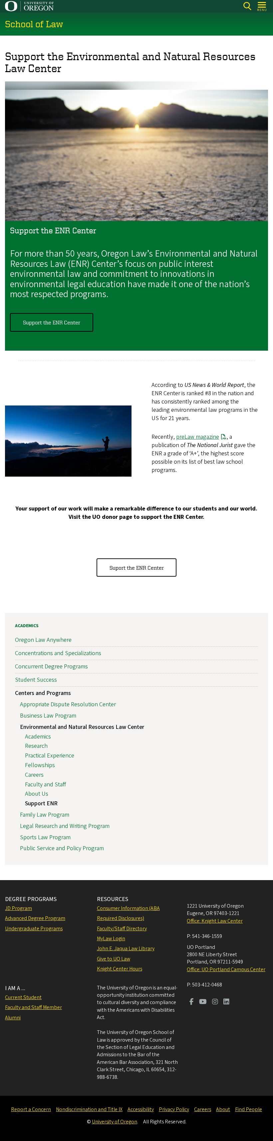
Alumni (13, 1017)
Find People (248, 1109)
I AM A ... (15, 988)
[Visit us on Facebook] (191, 1002)
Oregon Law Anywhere (43, 640)
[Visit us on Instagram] (215, 1002)
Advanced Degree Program (35, 918)
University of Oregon (114, 1121)
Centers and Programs (43, 693)
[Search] (247, 6)
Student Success (36, 680)
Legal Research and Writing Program (65, 826)
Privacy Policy (174, 1109)
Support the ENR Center (51, 322)
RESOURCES (112, 899)
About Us (36, 794)
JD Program (18, 908)
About (223, 1109)
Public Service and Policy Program (62, 848)
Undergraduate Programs (34, 928)
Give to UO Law (113, 959)
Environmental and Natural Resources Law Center (82, 727)
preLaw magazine (197, 437)
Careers (34, 775)
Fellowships (40, 765)
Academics (27, 626)
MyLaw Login (111, 938)
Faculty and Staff (45, 784)
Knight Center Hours (119, 968)
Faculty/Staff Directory (122, 928)
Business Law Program (48, 716)
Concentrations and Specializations (58, 653)
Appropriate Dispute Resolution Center (68, 704)
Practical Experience (49, 755)
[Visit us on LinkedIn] (226, 1002)
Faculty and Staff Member (33, 1007)
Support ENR (41, 803)
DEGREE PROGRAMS (31, 899)
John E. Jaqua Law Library (125, 948)
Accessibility (141, 1109)
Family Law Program (44, 815)
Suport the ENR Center (137, 568)
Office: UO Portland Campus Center (226, 969)
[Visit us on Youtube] (202, 1002)
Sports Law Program (45, 837)
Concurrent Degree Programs (51, 666)
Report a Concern (31, 1109)
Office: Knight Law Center (215, 921)
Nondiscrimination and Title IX (89, 1109)
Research (36, 746)
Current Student (23, 997)
